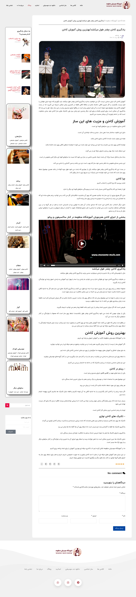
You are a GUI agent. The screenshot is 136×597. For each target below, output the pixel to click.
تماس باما (28, 569)
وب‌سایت (64, 516)
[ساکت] (44, 265)
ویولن (18, 265)
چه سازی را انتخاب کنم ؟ (14, 39)
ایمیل (93, 516)
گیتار (18, 223)
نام (123, 516)
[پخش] (123, 265)
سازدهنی (18, 136)
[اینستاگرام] (68, 582)
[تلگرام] (78, 582)
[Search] (7, 405)
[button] (82, 244)
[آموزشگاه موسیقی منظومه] (118, 5)
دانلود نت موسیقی (72, 569)
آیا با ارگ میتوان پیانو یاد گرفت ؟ (15, 72)
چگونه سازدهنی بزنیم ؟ (15, 56)
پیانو (18, 181)
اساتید (58, 569)
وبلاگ (49, 569)
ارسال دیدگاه (119, 528)
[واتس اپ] (57, 582)
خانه (123, 21)
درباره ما (40, 569)
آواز (18, 307)
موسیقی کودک (18, 349)
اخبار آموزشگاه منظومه (113, 21)
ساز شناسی (88, 569)
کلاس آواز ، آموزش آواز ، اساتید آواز (18, 311)
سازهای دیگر (18, 388)
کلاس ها (100, 569)
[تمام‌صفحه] (41, 265)
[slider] (83, 265)
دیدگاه (122, 493)
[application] (82, 243)
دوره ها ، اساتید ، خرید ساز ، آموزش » (18, 392)
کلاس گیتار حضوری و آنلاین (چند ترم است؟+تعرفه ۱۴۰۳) (14, 89)
